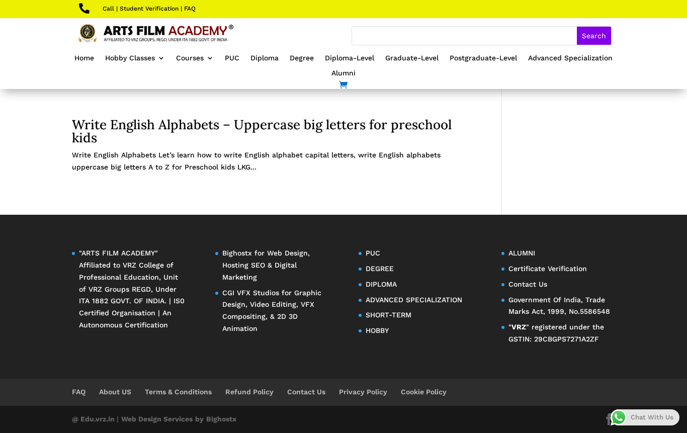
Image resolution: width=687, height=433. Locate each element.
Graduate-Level (412, 58)
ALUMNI (521, 253)
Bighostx (238, 253)
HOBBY (377, 330)
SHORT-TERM (388, 315)
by (199, 419)
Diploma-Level (349, 58)
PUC (232, 58)
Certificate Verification (547, 269)
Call (108, 8)
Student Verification (149, 8)
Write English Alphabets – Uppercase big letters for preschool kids (262, 131)
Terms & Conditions (178, 392)
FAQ (190, 8)
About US (115, 392)
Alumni (343, 73)
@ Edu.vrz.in (94, 419)
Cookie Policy (424, 392)
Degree (302, 58)
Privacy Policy (363, 392)
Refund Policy (249, 392)
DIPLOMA (381, 284)
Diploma (264, 58)
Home (84, 58)
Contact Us (527, 284)
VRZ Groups (109, 289)
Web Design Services (157, 419)
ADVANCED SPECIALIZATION (414, 300)
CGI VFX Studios (250, 293)
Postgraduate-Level (483, 58)
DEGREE (380, 269)
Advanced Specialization (570, 58)
